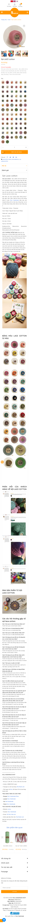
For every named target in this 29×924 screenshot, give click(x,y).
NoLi (11, 789)
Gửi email (14, 891)
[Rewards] (4, 920)
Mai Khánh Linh (20, 786)
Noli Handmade (9, 801)
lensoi (10, 159)
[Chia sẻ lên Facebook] (7, 157)
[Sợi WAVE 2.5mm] (7, 837)
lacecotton (5, 159)
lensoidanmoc (15, 159)
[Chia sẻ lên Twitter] (10, 157)
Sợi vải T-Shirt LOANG (21, 846)
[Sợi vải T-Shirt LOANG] (21, 837)
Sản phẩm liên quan (14, 827)
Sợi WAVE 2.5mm (7, 846)
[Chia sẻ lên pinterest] (13, 157)
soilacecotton (4, 161)
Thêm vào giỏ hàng (16, 152)
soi (20, 159)
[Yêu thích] (24, 26)
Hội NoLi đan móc (11, 814)
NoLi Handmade (14, 200)
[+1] (16, 157)
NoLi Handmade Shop (13, 796)
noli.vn (9, 809)
